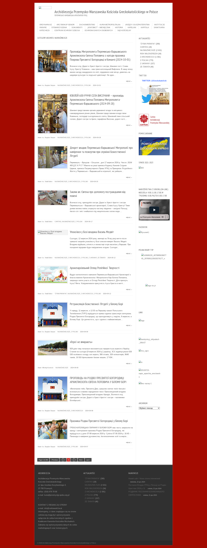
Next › (81, 460)
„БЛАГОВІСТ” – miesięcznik (98, 27)
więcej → (129, 81)
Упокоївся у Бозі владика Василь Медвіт (92, 232)
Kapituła (145, 27)
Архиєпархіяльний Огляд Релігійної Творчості (94, 268)
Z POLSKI (87, 85)
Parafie (43, 27)
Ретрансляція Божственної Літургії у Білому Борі (96, 304)
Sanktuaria (159, 27)
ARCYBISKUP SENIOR (65, 25)
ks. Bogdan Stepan (48, 85)
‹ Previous (54, 460)
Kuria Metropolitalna (110, 25)
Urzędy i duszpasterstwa (137, 25)
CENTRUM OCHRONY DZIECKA (67, 30)
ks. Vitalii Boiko (47, 181)
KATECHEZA (45, 30)
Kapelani (132, 27)
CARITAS (58, 221)
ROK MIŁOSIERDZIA (149, 54)
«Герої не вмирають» (81, 342)
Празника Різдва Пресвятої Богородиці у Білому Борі (99, 421)
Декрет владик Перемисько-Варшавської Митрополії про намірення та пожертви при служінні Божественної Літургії (101, 152)
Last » (88, 460)
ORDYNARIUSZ (45, 25)
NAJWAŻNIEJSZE (63, 85)
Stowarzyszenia (59, 27)
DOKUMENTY (77, 27)
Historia (119, 27)
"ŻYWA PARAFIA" (61, 293)
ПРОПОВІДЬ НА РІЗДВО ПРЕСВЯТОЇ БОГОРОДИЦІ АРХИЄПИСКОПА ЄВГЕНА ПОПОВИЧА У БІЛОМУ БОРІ (98, 380)
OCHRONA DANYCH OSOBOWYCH (99, 30)
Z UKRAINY (93, 257)
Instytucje (159, 25)
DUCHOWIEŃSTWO (87, 25)
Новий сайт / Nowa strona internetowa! (144, 478)
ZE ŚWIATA (101, 257)
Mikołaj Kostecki (47, 367)
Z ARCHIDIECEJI (77, 85)
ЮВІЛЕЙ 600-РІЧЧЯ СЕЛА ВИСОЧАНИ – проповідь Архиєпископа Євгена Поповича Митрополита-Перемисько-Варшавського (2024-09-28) (97, 99)
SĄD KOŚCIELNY (124, 30)
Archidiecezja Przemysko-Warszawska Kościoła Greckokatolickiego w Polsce (69, 543)
